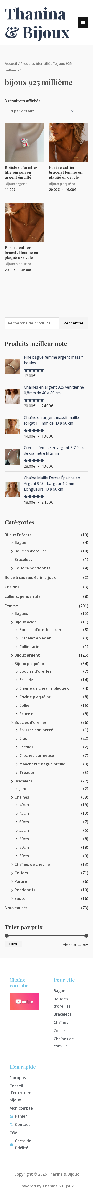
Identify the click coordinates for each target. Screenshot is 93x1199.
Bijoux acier (25, 622)
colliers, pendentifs (23, 596)
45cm (24, 813)
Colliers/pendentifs (32, 568)
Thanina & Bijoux (37, 22)
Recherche (73, 323)
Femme (11, 605)
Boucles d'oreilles (31, 551)
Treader (27, 772)
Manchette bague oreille (42, 764)
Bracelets (23, 559)
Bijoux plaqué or (30, 663)
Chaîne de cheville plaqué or (45, 688)
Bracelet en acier (35, 638)
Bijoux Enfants (18, 534)
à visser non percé (36, 730)
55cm (24, 830)
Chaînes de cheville (32, 864)
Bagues (21, 613)
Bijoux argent (27, 655)
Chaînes (12, 587)
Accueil (11, 63)
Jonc (23, 788)
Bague (20, 542)
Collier (25, 705)
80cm (24, 855)
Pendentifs (25, 890)
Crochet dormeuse (36, 755)
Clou (23, 738)
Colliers (21, 872)
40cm (24, 804)
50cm (24, 821)
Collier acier (30, 646)
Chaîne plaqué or (35, 696)
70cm (24, 847)
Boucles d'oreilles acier (40, 629)
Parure (21, 881)
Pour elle (64, 980)
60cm (24, 838)
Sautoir (26, 713)
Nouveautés (16, 907)
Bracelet (27, 679)
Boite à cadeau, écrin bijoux (30, 577)
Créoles (26, 747)
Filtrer (13, 944)
